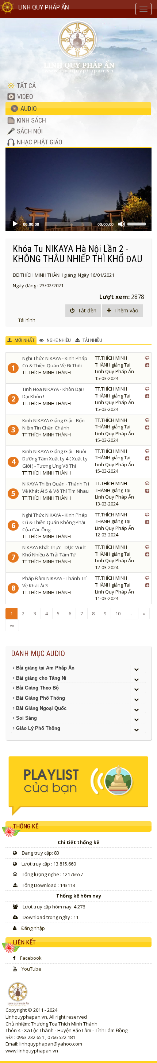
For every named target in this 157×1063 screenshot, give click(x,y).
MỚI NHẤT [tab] (24, 340)
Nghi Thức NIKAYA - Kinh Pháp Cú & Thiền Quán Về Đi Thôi (54, 362)
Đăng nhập (33, 928)
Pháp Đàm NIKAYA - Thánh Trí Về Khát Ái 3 (54, 582)
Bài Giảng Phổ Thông (40, 698)
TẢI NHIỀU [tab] (91, 340)
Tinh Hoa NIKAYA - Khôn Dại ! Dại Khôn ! (53, 393)
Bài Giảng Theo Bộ (37, 688)
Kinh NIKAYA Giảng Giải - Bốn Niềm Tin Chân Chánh (53, 424)
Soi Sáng (26, 718)
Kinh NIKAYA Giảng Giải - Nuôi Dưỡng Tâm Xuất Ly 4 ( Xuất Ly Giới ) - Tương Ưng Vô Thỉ (55, 458)
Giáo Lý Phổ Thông (37, 728)
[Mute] (121, 224)
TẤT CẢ (25, 85)
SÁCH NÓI (29, 131)
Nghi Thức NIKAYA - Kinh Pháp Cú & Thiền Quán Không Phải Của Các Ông (54, 522)
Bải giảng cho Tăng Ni (40, 678)
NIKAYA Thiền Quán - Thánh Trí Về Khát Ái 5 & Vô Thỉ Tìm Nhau (55, 487)
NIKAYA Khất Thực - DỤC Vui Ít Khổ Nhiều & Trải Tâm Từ (54, 551)
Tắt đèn (86, 310)
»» (12, 625)
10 (117, 613)
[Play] (15, 224)
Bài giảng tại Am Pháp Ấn (44, 668)
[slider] (137, 223)
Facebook (31, 958)
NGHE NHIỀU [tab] (58, 340)
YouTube (31, 969)
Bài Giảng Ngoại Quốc (40, 708)
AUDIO (28, 108)
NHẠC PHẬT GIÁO (38, 142)
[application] (78, 190)
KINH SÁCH (30, 120)
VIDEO (24, 96)
